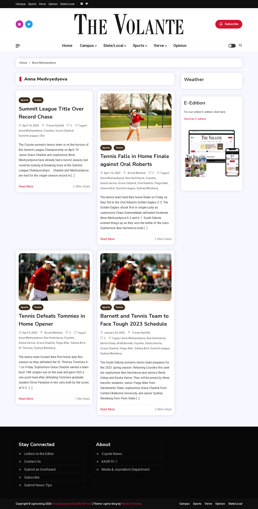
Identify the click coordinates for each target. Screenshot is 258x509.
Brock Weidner (137, 172)
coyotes (49, 130)
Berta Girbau (108, 343)
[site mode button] (232, 46)
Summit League (28, 135)
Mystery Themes (131, 503)
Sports (32, 3)
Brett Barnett (124, 343)
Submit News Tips (38, 485)
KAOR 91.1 (109, 461)
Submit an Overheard (40, 469)
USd (41, 135)
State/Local (67, 3)
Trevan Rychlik (55, 125)
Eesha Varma (108, 183)
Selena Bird (107, 188)
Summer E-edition (195, 119)
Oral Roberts (145, 183)
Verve (42, 3)
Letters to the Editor (39, 454)
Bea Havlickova (134, 178)
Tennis (38, 100)
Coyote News (112, 454)
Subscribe (232, 24)
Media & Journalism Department (126, 469)
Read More (26, 186)
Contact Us (32, 461)
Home (67, 45)
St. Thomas (26, 347)
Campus (21, 3)
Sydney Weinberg (147, 188)
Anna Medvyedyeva (30, 130)
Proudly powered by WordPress (72, 503)
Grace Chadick (64, 130)
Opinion (53, 3)
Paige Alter (161, 183)
